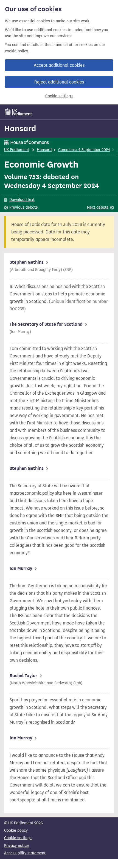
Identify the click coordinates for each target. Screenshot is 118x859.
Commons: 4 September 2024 (84, 149)
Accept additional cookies (59, 65)
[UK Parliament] (18, 112)
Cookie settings (59, 96)
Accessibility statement (25, 853)
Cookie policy (16, 830)
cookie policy (16, 51)
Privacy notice (16, 845)
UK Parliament (16, 149)
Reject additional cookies (59, 82)
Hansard (20, 128)
